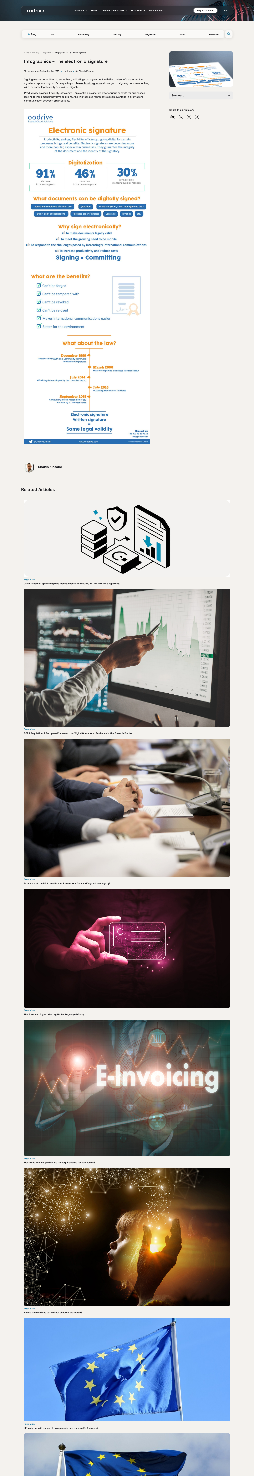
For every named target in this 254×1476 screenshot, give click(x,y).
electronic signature (90, 83)
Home (26, 53)
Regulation (47, 53)
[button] (172, 117)
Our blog (35, 53)
